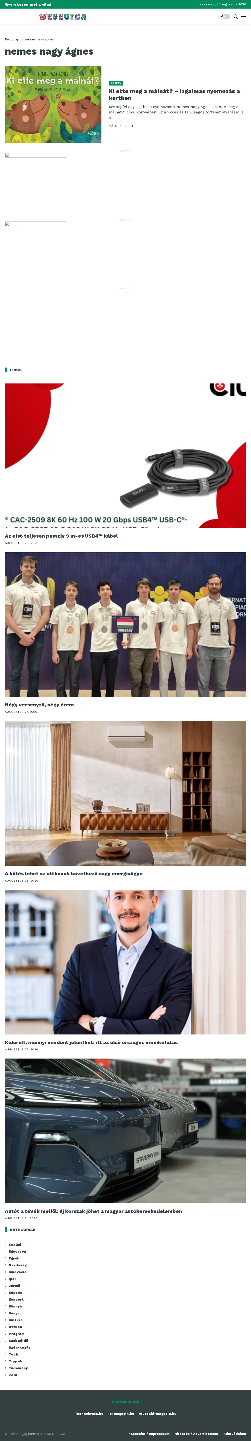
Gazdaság (17, 1265)
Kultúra (16, 1320)
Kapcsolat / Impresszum (149, 1434)
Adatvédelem (235, 1434)
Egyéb (14, 1258)
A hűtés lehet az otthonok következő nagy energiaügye (74, 873)
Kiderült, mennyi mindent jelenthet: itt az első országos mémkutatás (91, 1042)
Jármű (14, 1286)
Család (15, 1244)
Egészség (17, 1251)
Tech (13, 1354)
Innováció (18, 1272)
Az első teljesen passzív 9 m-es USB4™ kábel (61, 536)
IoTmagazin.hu (121, 1414)
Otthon (15, 1327)
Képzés (15, 1292)
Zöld (13, 1375)
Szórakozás (20, 1347)
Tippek (15, 1361)
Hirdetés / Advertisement (197, 1434)
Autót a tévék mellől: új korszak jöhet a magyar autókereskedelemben (93, 1211)
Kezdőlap (12, 39)
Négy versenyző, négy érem (39, 705)
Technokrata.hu (89, 1414)
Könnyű (15, 1306)
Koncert (16, 1299)
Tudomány (18, 1368)
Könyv (116, 83)
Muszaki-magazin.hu (157, 1414)
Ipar (12, 1279)
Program (17, 1334)
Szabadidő (18, 1340)
